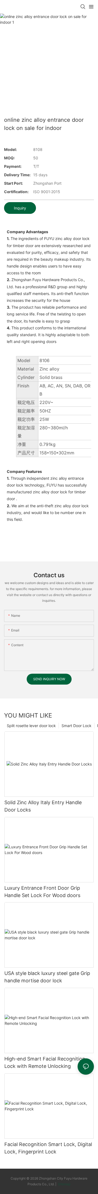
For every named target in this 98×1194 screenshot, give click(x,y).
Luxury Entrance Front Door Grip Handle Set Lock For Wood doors (42, 891)
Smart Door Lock (76, 725)
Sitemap (64, 1184)
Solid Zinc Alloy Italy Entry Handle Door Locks (43, 806)
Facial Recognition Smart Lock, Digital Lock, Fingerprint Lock (48, 1147)
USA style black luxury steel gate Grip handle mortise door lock (47, 976)
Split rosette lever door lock (31, 725)
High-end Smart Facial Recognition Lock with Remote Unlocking (44, 1062)
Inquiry (20, 208)
